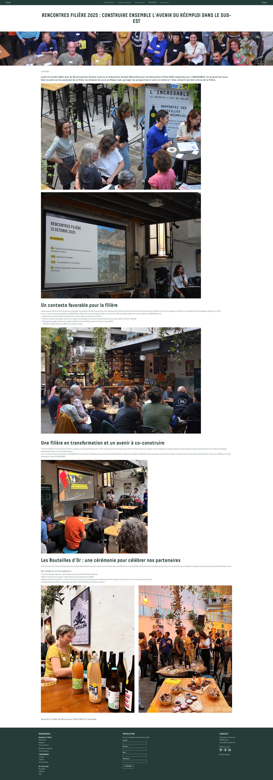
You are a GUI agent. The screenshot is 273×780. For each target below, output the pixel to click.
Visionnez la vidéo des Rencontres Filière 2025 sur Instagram (69, 719)
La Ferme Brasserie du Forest (73, 579)
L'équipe (41, 759)
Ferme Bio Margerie (84, 581)
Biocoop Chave (67, 574)
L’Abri (75, 581)
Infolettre (41, 771)
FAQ (40, 773)
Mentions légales (224, 754)
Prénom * (126, 746)
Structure (126, 758)
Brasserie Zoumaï (119, 76)
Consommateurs (44, 744)
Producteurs (42, 739)
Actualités (42, 768)
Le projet (41, 756)
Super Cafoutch (69, 576)
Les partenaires (43, 761)
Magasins (42, 742)
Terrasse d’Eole (125, 579)
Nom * (125, 752)
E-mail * (125, 740)
